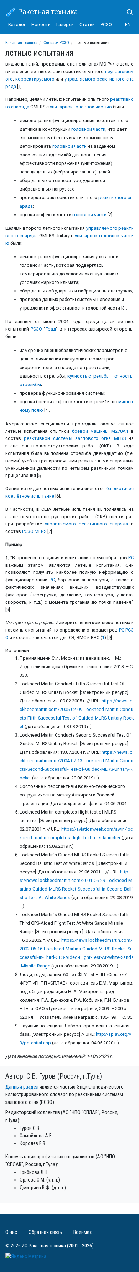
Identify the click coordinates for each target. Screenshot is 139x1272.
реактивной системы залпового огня (67, 438)
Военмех (82, 1232)
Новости (41, 24)
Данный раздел (21, 1087)
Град (51, 329)
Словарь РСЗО (56, 42)
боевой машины (90, 431)
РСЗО (106, 24)
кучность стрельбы (88, 376)
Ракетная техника (47, 11)
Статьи (87, 24)
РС (131, 557)
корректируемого (35, 79)
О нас (11, 1232)
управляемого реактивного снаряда (86, 523)
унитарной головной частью (81, 106)
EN (128, 24)
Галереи (65, 24)
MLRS (120, 438)
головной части (88, 129)
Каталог (17, 24)
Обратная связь (45, 1232)
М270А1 (119, 431)
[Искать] (127, 12)
